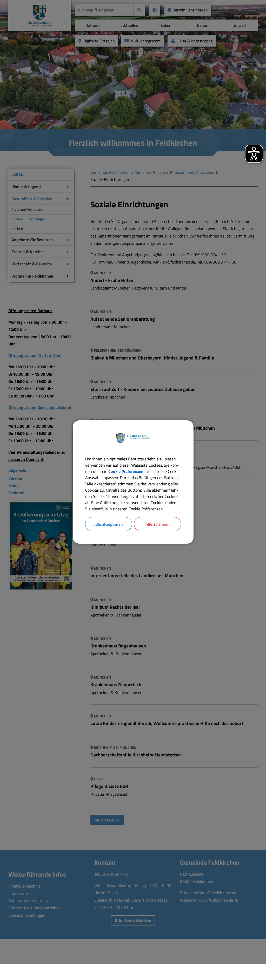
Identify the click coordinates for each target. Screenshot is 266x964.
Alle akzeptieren (108, 524)
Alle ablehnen (157, 524)
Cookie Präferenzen (125, 471)
